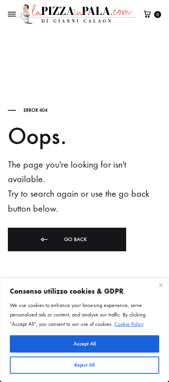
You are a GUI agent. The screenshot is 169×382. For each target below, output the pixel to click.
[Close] (160, 285)
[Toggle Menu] (12, 14)
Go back (74, 239)
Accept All (84, 343)
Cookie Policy (128, 324)
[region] (84, 330)
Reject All (84, 365)
